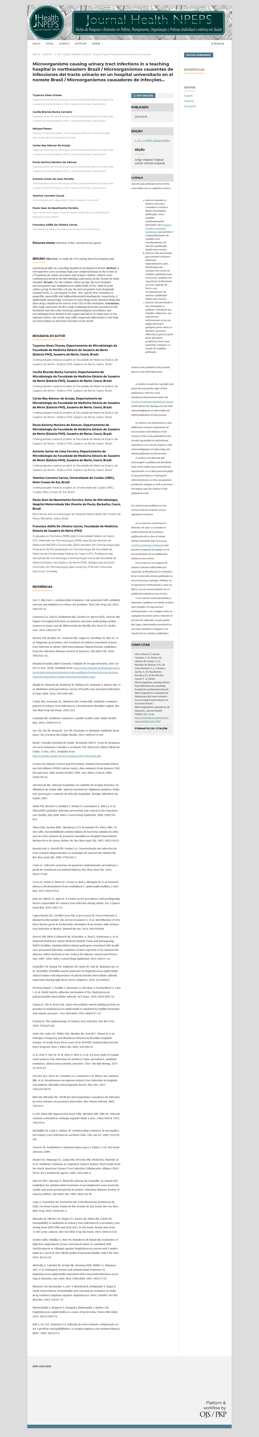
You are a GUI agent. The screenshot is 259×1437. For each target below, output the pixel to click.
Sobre (96, 43)
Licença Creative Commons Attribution (158, 228)
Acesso (222, 10)
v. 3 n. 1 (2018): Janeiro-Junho (72, 54)
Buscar (218, 43)
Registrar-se (206, 10)
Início (36, 43)
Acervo (64, 43)
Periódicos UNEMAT (183, 10)
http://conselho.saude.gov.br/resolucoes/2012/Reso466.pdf (67, 756)
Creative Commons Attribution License (152, 401)
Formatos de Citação (151, 728)
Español (188, 101)
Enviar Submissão (198, 55)
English (188, 95)
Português (190, 106)
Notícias (81, 43)
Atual (50, 43)
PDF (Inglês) (144, 95)
